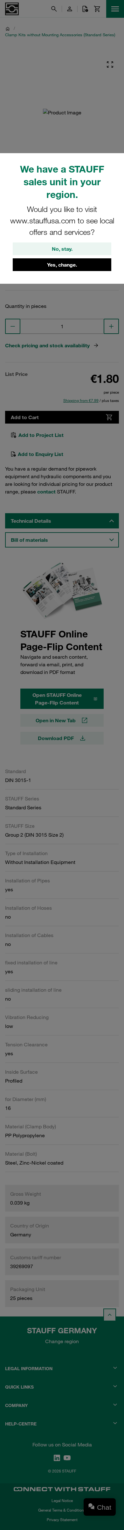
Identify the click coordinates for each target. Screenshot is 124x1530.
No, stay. (62, 249)
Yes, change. (62, 265)
